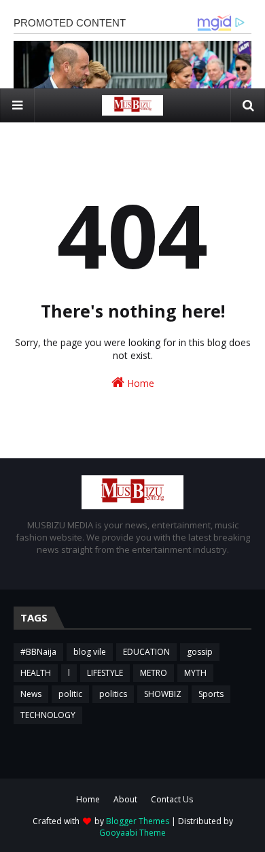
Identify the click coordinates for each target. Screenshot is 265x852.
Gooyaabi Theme (132, 832)
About (125, 799)
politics (113, 694)
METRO (153, 673)
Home (139, 383)
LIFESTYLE (105, 673)
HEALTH (35, 673)
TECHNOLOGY (47, 715)
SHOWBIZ (162, 694)
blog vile (89, 652)
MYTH (195, 673)
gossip (200, 652)
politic (70, 694)
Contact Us (172, 799)
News (30, 694)
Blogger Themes (137, 821)
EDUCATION (146, 652)
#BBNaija (38, 652)
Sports (211, 694)
